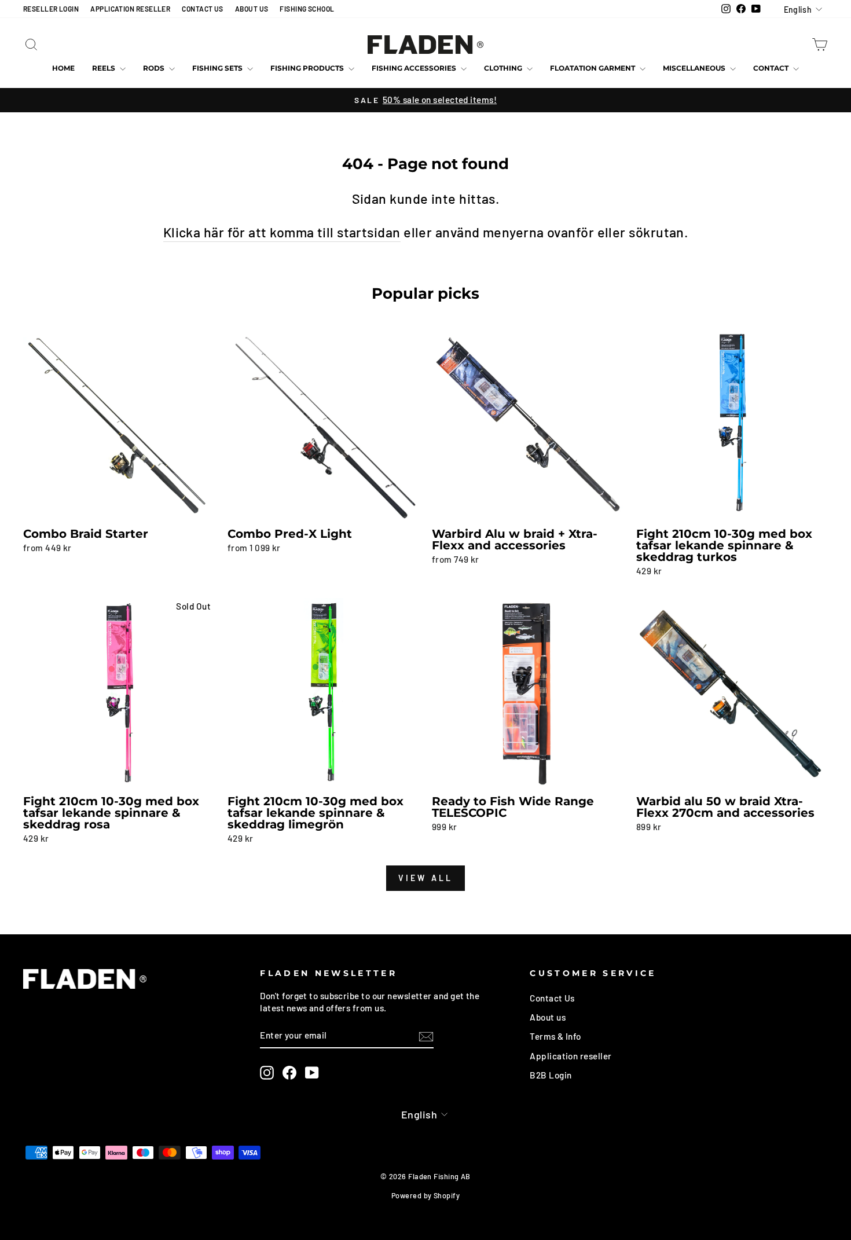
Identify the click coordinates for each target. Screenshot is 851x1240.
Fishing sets (218, 68)
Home (63, 68)
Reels (104, 68)
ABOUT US (252, 9)
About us (548, 1017)
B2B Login (550, 1075)
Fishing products (308, 68)
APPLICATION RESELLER (130, 9)
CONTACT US (202, 9)
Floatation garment (593, 68)
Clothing (504, 68)
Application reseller (570, 1056)
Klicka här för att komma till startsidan (282, 232)
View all (425, 878)
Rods (154, 68)
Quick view (119, 508)
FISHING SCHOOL (307, 9)
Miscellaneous (695, 68)
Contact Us (552, 998)
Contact (771, 68)
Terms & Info (555, 1036)
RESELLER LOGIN (51, 9)
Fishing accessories (415, 68)
